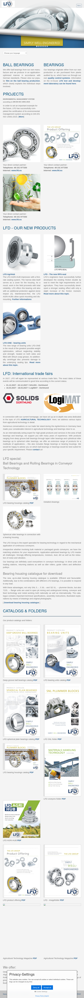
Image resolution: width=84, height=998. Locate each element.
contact (36, 450)
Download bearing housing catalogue (21, 603)
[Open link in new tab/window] (21, 487)
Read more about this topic (56, 294)
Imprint (47, 996)
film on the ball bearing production (23, 81)
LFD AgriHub (9, 274)
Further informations (22, 299)
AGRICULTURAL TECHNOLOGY (36, 419)
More (21, 117)
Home (5, 994)
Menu (79, 5)
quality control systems (59, 78)
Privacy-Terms (39, 996)
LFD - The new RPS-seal (55, 274)
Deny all (36, 987)
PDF (32, 503)
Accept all (47, 987)
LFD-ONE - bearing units (14, 343)
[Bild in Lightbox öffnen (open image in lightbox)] (21, 398)
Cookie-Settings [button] (41, 991)
